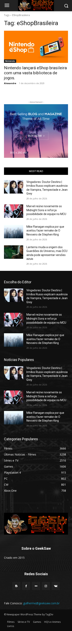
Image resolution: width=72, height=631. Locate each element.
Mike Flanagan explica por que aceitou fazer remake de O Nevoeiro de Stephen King (45, 230)
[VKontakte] (56, 586)
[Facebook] (26, 586)
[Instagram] (46, 586)
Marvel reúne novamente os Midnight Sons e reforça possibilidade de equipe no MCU (46, 210)
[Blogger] (16, 586)
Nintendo (10, 61)
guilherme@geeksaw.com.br (41, 603)
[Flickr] (36, 586)
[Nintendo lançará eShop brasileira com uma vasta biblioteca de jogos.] (36, 47)
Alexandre (10, 83)
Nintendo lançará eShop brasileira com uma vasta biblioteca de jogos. (35, 72)
